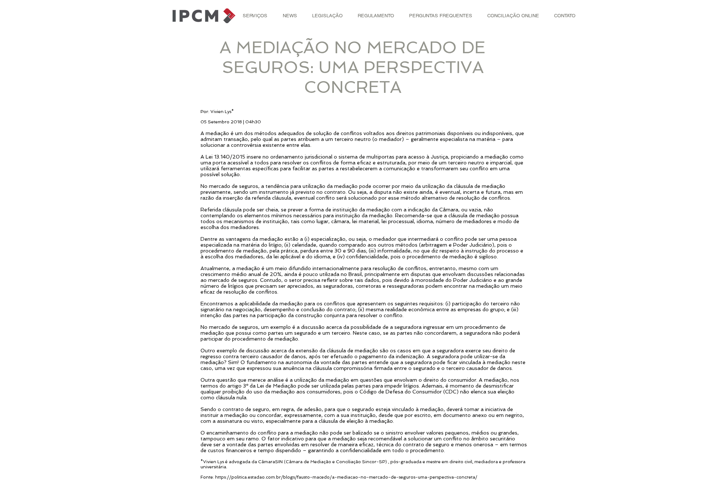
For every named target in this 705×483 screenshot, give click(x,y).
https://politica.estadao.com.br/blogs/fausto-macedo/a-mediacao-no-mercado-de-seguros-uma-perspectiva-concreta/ (346, 477)
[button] (255, 15)
